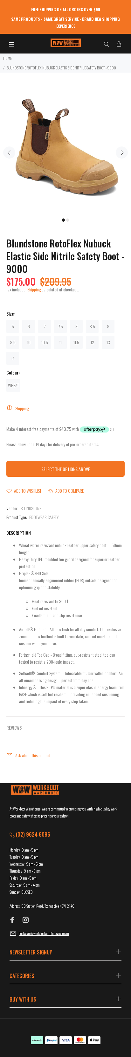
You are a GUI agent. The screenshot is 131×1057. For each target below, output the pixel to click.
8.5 (92, 326)
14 (13, 358)
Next (122, 152)
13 (108, 342)
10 (29, 342)
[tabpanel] (65, 148)
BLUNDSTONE (31, 508)
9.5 (13, 342)
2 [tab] (67, 220)
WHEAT (13, 385)
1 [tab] (63, 220)
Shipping (34, 289)
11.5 (76, 342)
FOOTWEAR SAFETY (44, 517)
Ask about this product (33, 755)
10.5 (44, 342)
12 (92, 342)
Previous (9, 152)
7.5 (60, 326)
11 (60, 342)
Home (7, 58)
